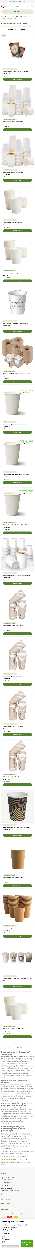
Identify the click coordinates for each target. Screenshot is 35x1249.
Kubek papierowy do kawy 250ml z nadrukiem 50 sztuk (17, 978)
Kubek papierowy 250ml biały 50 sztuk (13, 1029)
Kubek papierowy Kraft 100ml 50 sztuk (13, 625)
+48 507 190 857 (8, 1185)
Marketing (7, 1241)
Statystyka (7, 1239)
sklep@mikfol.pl (8, 1182)
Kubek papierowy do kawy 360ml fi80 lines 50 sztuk (16, 827)
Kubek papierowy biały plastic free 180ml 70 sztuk (16, 424)
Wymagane (7, 1237)
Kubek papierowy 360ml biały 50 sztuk (13, 172)
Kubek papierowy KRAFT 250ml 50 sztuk (13, 928)
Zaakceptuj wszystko (27, 1243)
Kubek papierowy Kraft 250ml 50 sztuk (13, 726)
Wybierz (10, 29)
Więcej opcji (7, 1233)
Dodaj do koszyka (17, 79)
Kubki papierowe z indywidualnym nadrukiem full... (16, 323)
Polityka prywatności (8, 1230)
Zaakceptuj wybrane (10, 1246)
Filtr (23, 29)
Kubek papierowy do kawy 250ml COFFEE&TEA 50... (16, 71)
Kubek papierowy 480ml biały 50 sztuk (13, 121)
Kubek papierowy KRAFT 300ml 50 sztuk (13, 877)
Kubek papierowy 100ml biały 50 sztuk (13, 273)
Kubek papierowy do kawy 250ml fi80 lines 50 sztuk (15, 1163)
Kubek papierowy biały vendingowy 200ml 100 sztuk (16, 575)
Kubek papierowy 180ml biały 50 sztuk (13, 222)
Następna (21, 1048)
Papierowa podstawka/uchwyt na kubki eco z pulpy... (16, 373)
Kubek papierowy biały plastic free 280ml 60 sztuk (16, 474)
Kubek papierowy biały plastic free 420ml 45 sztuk (16, 525)
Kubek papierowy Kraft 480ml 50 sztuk (13, 676)
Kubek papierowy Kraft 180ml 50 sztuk (13, 777)
